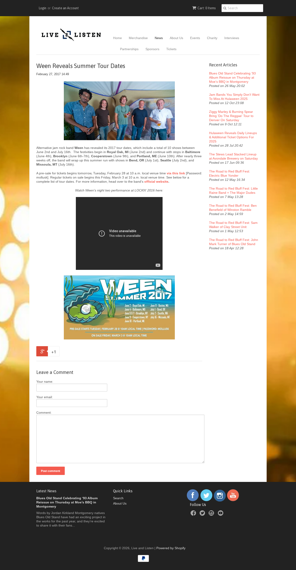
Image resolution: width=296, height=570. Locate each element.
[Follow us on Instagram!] (220, 500)
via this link (176, 173)
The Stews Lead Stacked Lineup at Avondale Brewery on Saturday (233, 156)
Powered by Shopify (170, 548)
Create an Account (65, 8)
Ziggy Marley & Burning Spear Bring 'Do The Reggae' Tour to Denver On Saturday (231, 116)
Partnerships (129, 49)
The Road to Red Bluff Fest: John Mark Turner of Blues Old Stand (233, 242)
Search (118, 498)
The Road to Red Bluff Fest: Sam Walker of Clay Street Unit (233, 225)
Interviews (231, 38)
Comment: (44, 412)
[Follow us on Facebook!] (192, 500)
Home (117, 38)
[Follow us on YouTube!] (233, 500)
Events (195, 38)
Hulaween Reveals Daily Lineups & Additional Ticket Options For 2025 (233, 137)
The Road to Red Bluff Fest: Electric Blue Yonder (229, 173)
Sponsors (152, 49)
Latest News (46, 491)
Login (42, 8)
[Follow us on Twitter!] (206, 500)
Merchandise (138, 38)
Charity (212, 38)
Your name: (44, 381)
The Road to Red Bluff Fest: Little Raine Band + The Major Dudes (233, 190)
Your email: (44, 397)
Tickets (171, 49)
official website (156, 181)
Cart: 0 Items (206, 8)
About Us (176, 38)
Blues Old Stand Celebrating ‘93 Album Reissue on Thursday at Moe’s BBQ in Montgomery (232, 77)
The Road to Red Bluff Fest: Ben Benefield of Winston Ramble (233, 208)
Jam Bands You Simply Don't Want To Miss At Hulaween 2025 (234, 97)
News (159, 38)
